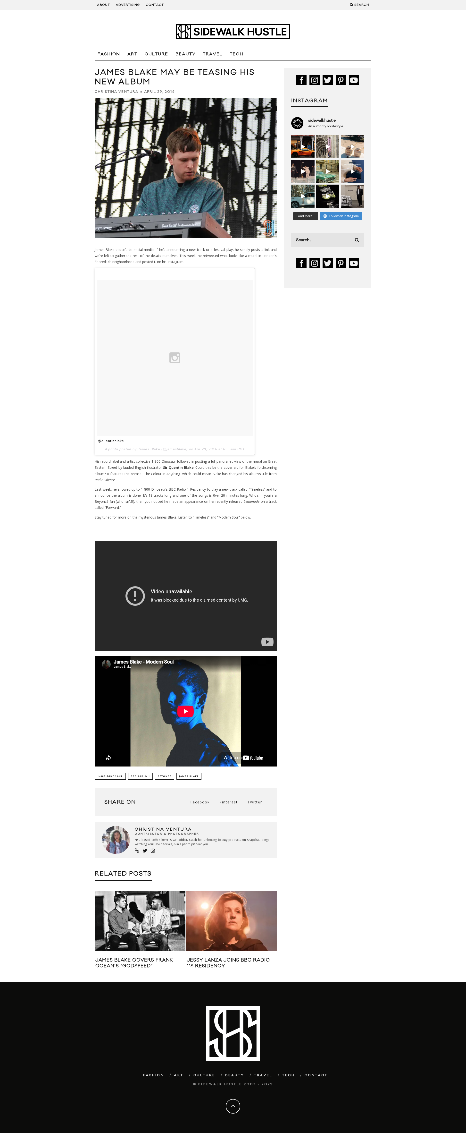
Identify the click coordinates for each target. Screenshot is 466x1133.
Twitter (255, 802)
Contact (155, 5)
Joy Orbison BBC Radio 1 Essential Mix (130, 963)
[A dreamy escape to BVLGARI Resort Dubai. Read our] (352, 146)
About (103, 5)
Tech (236, 54)
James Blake (189, 776)
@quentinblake (111, 441)
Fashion (109, 54)
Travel (213, 54)
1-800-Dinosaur (110, 776)
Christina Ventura (116, 92)
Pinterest (228, 802)
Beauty (185, 54)
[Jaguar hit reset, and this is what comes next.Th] (352, 196)
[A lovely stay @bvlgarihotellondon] (303, 146)
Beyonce (164, 776)
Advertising (128, 5)
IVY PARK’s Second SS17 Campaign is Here (219, 963)
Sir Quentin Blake (178, 467)
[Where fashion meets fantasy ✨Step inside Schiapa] (327, 146)
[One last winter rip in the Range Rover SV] (303, 196)
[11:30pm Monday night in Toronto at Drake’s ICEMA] (303, 171)
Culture (156, 54)
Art (132, 54)
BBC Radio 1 (140, 776)
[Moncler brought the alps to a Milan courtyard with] (327, 171)
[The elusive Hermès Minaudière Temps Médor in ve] (352, 171)
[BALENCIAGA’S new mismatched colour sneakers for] (327, 196)
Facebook (200, 802)
